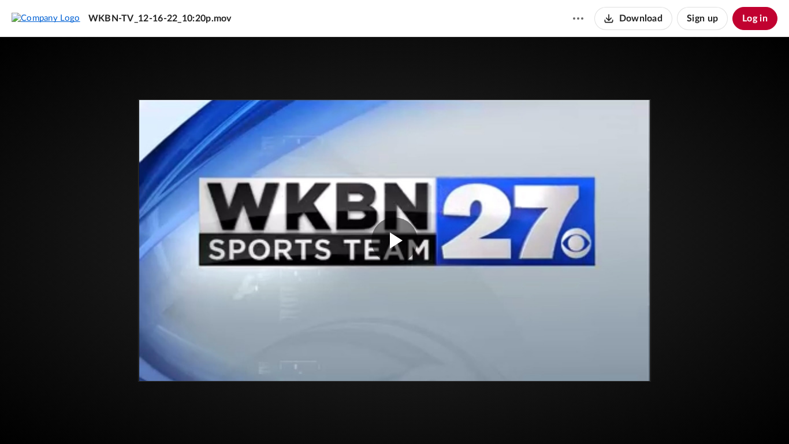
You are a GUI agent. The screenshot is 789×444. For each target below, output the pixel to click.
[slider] (394, 395)
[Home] (46, 18)
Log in (755, 18)
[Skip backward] (75, 418)
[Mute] (723, 418)
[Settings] (745, 418)
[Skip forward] (96, 418)
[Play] (43, 418)
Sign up (702, 18)
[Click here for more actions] (578, 18)
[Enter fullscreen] (623, 127)
